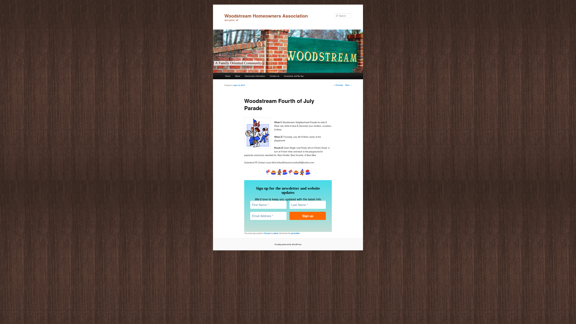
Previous (338, 85)
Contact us (274, 76)
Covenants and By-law (293, 76)
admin (275, 233)
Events (267, 233)
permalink (295, 233)
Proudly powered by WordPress (288, 244)
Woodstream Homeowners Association (266, 15)
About (237, 76)
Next (348, 85)
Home (227, 76)
